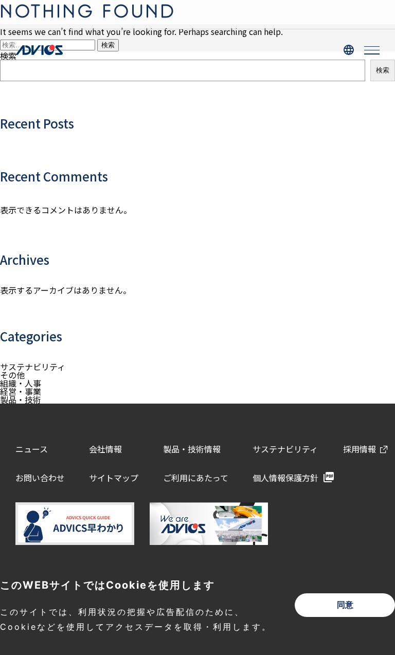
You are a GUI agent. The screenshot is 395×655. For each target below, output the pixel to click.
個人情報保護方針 (285, 478)
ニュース (31, 449)
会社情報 (105, 449)
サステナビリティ (32, 366)
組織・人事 (20, 383)
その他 (12, 375)
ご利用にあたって (195, 477)
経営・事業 (20, 391)
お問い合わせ (40, 477)
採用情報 (359, 449)
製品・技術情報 (192, 449)
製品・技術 (20, 399)
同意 (345, 605)
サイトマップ (113, 477)
